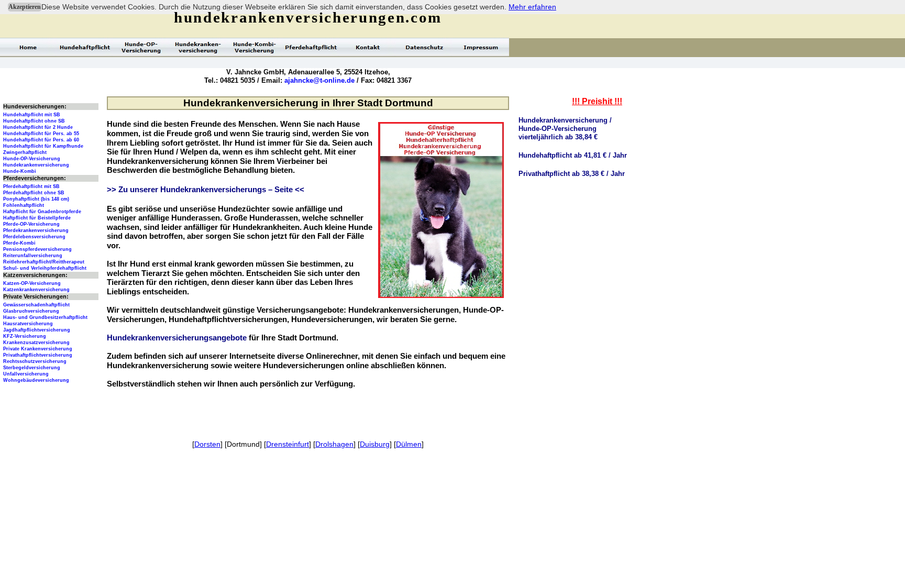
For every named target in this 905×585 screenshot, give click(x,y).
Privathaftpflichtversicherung (37, 355)
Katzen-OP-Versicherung (32, 283)
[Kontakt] (367, 47)
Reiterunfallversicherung (32, 255)
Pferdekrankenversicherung (36, 230)
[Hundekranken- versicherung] (198, 47)
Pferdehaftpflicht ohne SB (33, 192)
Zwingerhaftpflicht (25, 152)
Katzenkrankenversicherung (36, 289)
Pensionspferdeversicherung (37, 249)
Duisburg (375, 444)
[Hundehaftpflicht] (85, 47)
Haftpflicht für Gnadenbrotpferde (42, 211)
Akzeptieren (24, 6)
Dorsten (207, 444)
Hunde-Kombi (19, 171)
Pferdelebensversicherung (34, 236)
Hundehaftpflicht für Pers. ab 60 (41, 139)
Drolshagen (334, 444)
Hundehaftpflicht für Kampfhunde (43, 146)
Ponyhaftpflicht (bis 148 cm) (36, 199)
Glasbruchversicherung (31, 311)
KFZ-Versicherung (24, 336)
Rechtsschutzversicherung (35, 361)
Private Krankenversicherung (37, 348)
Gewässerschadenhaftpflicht (36, 304)
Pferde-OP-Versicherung (31, 224)
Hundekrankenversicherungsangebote (177, 338)
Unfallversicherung (26, 374)
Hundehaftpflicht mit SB (31, 114)
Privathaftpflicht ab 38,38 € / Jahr (571, 174)
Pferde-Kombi (19, 243)
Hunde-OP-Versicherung (31, 158)
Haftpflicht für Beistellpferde (37, 217)
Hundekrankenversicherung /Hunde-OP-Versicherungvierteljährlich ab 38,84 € (565, 128)
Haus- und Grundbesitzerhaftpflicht (45, 317)
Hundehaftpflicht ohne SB (34, 121)
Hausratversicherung (28, 323)
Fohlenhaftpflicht (23, 205)
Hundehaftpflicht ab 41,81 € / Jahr (572, 155)
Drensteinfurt (287, 444)
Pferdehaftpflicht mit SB (31, 186)
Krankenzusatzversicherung (36, 342)
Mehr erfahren (532, 7)
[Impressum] (480, 47)
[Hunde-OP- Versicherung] (141, 47)
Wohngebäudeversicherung (36, 380)
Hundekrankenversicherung (36, 165)
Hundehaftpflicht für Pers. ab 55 (41, 133)
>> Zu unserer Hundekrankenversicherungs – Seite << (205, 189)
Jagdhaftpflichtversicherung (36, 330)
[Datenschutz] (424, 47)
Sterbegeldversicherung (31, 367)
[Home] (28, 47)
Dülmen (409, 444)
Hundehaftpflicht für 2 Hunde (38, 127)
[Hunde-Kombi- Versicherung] (254, 47)
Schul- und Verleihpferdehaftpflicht (44, 268)
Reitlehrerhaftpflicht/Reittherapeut (43, 261)
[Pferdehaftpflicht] (311, 47)
